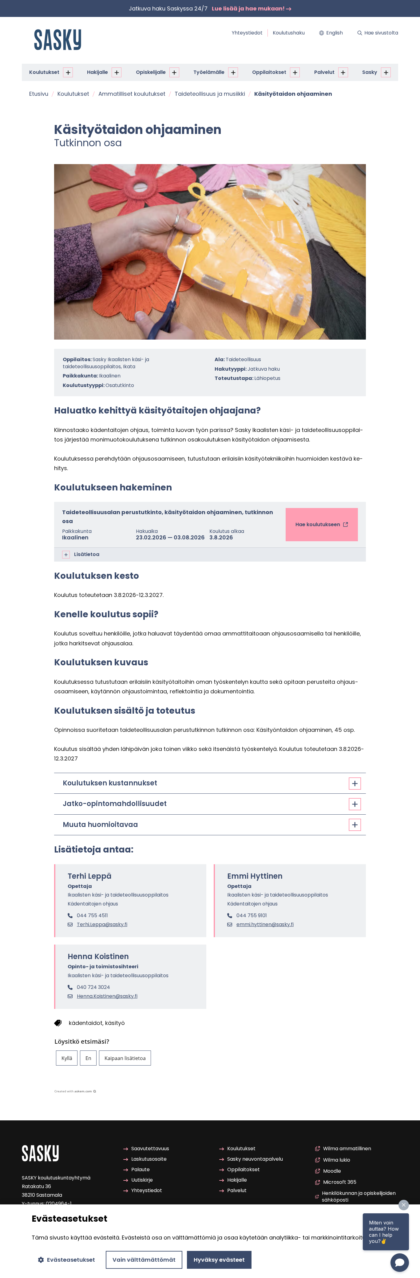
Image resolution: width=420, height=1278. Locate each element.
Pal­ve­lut (324, 72)
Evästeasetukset (71, 1260)
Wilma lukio (336, 1159)
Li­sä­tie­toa (86, 554)
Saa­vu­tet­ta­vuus (150, 1148)
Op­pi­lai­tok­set (269, 72)
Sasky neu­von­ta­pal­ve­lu (255, 1159)
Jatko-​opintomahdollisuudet (115, 803)
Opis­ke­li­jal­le (151, 72)
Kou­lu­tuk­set (44, 72)
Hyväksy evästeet (219, 1260)
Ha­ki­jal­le (97, 72)
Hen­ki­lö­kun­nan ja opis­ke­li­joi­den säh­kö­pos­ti (359, 1196)
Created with (73, 1091)
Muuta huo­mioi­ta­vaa (100, 824)
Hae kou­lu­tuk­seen (317, 531)
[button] (66, 1058)
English (334, 32)
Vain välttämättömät (144, 1260)
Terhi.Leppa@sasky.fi (102, 924)
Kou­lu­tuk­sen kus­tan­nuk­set (110, 783)
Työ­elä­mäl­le (208, 72)
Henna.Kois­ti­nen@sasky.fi (107, 996)
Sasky (369, 72)
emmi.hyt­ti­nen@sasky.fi (265, 924)
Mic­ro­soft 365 (339, 1182)
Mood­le (332, 1171)
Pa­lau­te (140, 1169)
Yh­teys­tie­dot (247, 32)
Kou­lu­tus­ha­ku (289, 32)
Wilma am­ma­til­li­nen (347, 1148)
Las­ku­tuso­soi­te (149, 1159)
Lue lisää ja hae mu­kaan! (249, 8)
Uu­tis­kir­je (142, 1179)
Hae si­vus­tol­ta (381, 32)
